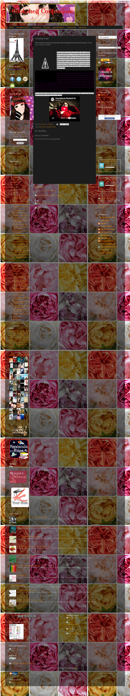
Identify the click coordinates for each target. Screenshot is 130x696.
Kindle (19, 346)
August (15, 182)
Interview (12, 339)
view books (117, 170)
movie (15, 346)
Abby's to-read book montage (19, 355)
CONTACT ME (71, 27)
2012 (12, 169)
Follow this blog (109, 118)
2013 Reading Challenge (109, 161)
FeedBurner (23, 146)
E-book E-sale (16, 266)
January (15, 320)
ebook (29, 343)
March (15, 195)
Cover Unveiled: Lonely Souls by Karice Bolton (21, 298)
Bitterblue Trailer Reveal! (20, 218)
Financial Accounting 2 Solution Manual (28, 537)
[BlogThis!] (62, 124)
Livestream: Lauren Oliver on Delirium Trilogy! (21, 277)
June (14, 187)
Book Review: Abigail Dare (20, 224)
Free (29, 337)
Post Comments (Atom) (49, 191)
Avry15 (106, 164)
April (14, 193)
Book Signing (24, 346)
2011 (12, 323)
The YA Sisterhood (105, 238)
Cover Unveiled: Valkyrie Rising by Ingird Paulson (21, 302)
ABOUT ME (82, 27)
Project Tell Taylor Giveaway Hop (21, 242)
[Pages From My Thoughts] (20, 436)
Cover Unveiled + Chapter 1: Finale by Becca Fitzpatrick (32, 517)
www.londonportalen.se (72, 624)
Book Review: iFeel (18, 293)
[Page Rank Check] (12, 659)
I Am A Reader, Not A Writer (108, 247)
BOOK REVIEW (25, 331)
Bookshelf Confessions (106, 241)
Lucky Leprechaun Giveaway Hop (26, 556)
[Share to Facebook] (66, 124)
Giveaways (14, 331)
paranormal (24, 339)
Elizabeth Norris (51, 127)
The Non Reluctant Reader (107, 244)
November (16, 174)
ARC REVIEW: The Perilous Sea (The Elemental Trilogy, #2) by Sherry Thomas (39, 527)
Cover (29, 333)
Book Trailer (42, 127)
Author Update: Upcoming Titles (21, 255)
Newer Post (39, 187)
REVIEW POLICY (58, 27)
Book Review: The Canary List (21, 201)
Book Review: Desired (19, 213)
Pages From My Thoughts (107, 229)
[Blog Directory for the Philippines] (19, 682)
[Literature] (70, 622)
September (16, 180)
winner (26, 337)
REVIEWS (47, 27)
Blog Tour (22, 333)
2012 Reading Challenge (109, 179)
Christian (16, 341)
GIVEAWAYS (37, 27)
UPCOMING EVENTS (23, 27)
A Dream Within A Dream (108, 218)
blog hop (17, 339)
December (16, 172)
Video (23, 348)
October (15, 177)
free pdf (21, 350)
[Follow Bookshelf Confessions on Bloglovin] (16, 62)
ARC (20, 341)
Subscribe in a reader (16, 156)
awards (17, 350)
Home (65, 187)
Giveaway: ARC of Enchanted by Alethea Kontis (22, 198)
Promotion (12, 335)
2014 (12, 164)
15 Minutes (16, 271)
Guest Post (25, 335)
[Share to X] (64, 124)
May (14, 190)
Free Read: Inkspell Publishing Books (21, 258)
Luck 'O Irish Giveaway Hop (20, 235)
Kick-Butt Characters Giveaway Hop (27, 590)
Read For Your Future (106, 232)
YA (22, 337)
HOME (11, 27)
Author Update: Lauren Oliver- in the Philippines (21, 247)
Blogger (75, 668)
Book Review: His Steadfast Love (20, 207)
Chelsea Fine (104, 250)
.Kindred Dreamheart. (106, 226)
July (14, 185)
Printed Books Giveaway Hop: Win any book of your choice (33, 546)
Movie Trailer (17, 348)
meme (24, 350)
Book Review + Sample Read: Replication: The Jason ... (21, 285)
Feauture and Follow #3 (19, 244)
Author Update (26, 341)
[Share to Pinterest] (68, 124)
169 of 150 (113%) (103, 206)
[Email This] (61, 124)
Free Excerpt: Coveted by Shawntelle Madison (19, 281)
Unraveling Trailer (18, 264)
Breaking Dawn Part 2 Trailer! (21, 204)
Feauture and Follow (18, 295)
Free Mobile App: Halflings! (20, 261)
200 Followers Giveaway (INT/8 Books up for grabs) (21, 251)
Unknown (103, 95)
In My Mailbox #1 (17, 211)
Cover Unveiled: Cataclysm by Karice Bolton (21, 232)
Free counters (13, 641)
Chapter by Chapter (105, 253)
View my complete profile (105, 98)
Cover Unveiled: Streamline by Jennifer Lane (21, 310)
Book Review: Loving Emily (20, 215)
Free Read (12, 344)
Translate (111, 40)
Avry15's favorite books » (24, 422)
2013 (12, 167)
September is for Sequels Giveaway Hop (28, 566)
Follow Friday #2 (17, 274)
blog (17, 343)
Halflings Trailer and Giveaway (21, 314)
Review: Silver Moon (18, 269)
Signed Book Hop (21, 576)
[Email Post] (57, 124)
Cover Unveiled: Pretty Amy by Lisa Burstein (21, 289)
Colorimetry (103, 223)
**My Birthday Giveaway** (18, 585)
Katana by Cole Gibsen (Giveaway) (19, 238)
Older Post (90, 187)
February (15, 317)
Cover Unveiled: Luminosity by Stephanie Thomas (21, 306)
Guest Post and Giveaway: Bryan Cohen (20, 221)
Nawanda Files (104, 235)
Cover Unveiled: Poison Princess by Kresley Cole (21, 228)
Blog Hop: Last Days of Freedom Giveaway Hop (30, 600)
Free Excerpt (13, 333)
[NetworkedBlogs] (109, 116)
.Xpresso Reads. (104, 220)
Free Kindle (12, 343)
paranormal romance (15, 337)
